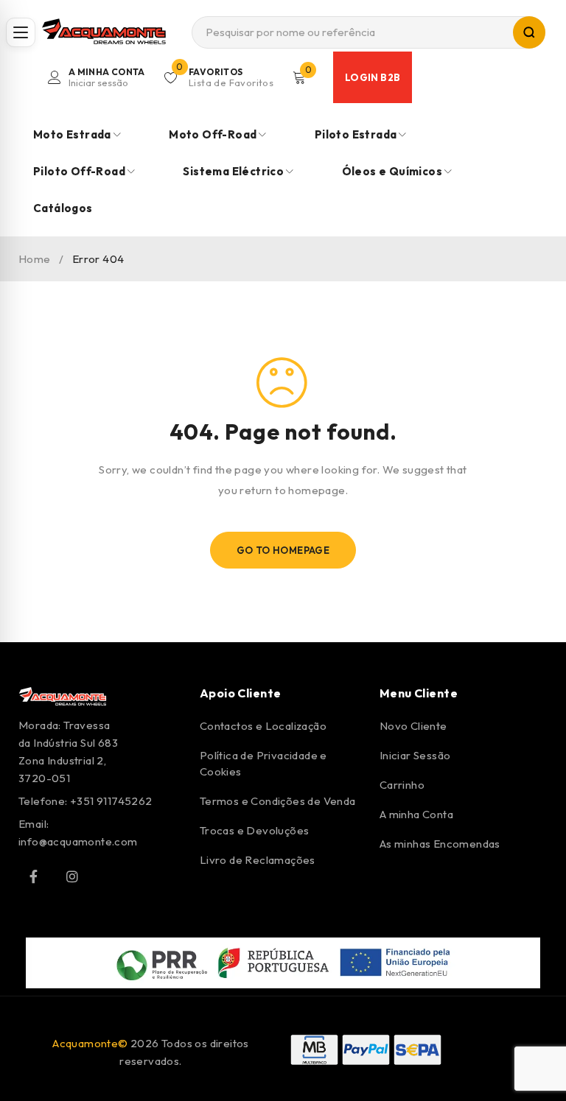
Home (34, 259)
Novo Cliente (413, 726)
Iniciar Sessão (415, 755)
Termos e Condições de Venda (278, 801)
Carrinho (402, 785)
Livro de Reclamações (257, 860)
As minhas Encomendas (440, 844)
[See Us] (72, 876)
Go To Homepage (283, 550)
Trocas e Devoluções (255, 830)
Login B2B (373, 77)
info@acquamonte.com (78, 841)
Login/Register (107, 77)
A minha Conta (416, 814)
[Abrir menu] (20, 32)
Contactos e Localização (263, 726)
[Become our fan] (33, 876)
